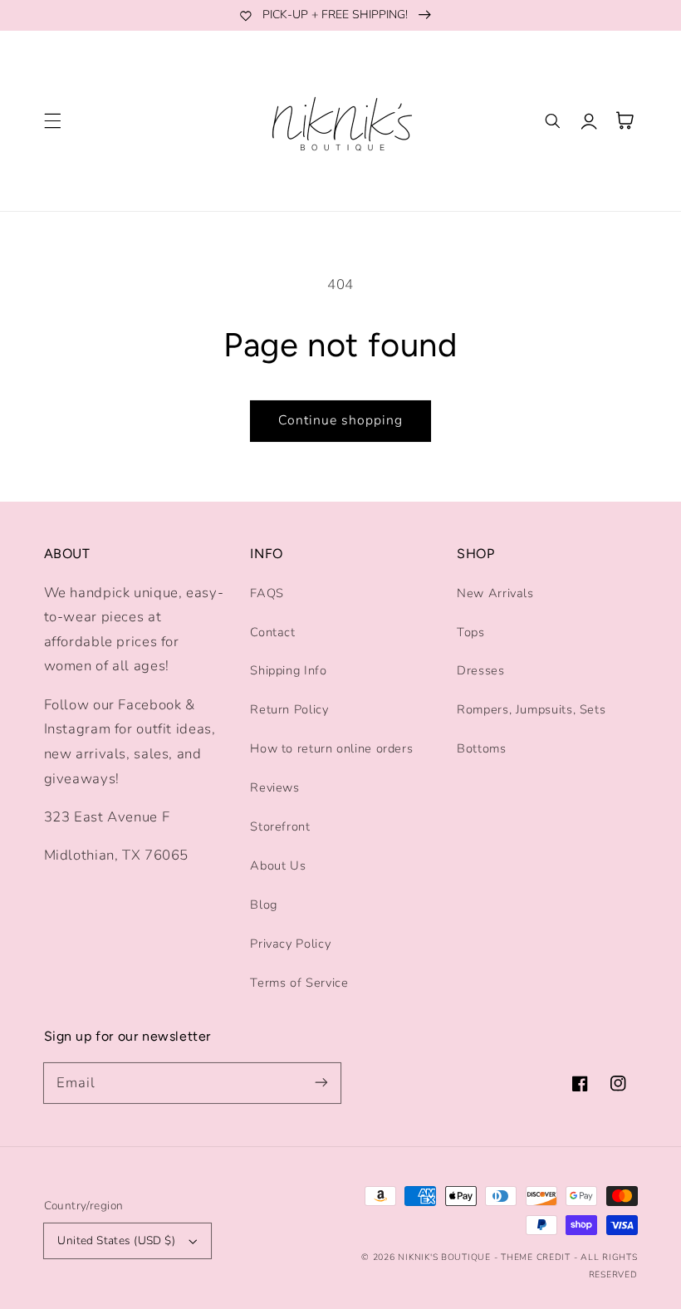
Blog (263, 904)
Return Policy (289, 709)
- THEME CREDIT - (537, 1257)
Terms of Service (299, 982)
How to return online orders (331, 748)
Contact (272, 632)
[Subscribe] (321, 1082)
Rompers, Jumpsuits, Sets (531, 709)
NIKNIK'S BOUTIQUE (444, 1257)
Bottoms (481, 748)
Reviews (274, 787)
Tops (471, 632)
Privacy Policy (290, 943)
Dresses (480, 670)
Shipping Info (288, 670)
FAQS (267, 593)
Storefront (280, 826)
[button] (52, 120)
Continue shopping (341, 420)
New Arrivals (495, 593)
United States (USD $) (116, 1240)
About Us (278, 865)
